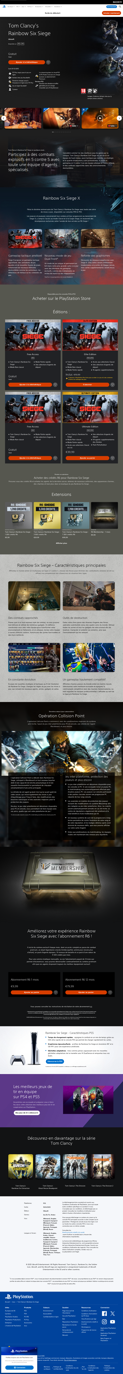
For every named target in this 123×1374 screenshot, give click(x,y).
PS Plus (29, 6)
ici (91, 1006)
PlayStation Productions (13, 1320)
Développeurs (86, 1327)
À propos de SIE (10, 1311)
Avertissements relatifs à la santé (73, 1232)
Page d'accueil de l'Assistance (68, 1312)
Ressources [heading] (86, 1307)
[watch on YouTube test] (74, 125)
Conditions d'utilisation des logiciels (93, 1368)
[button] (61, 118)
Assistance (57, 6)
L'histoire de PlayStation (13, 1326)
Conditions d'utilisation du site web (72, 1368)
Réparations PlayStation (70, 1322)
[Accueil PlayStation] (4, 6)
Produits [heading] (27, 1307)
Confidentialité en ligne (50, 1317)
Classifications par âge (88, 1319)
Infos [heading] (7, 1307)
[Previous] (3, 118)
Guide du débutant (52, 13)
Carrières (8, 1314)
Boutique (10, 6)
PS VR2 (26, 1317)
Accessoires (38, 6)
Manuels (65, 1335)
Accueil (7, 1302)
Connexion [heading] (105, 1307)
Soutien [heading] (65, 1307)
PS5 (17, 6)
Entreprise (8, 1323)
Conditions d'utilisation (88, 1311)
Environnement (48, 1311)
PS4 (25, 1314)
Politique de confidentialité (58, 1368)
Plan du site (84, 1368)
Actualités (48, 6)
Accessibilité (47, 1314)
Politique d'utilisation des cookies (109, 1368)
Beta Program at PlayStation (106, 1339)
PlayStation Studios (11, 1317)
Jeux (23, 6)
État (63, 1319)
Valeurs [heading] (46, 1307)
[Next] (119, 118)
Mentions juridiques (47, 1368)
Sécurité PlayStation (69, 1316)
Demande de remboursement (67, 1331)
